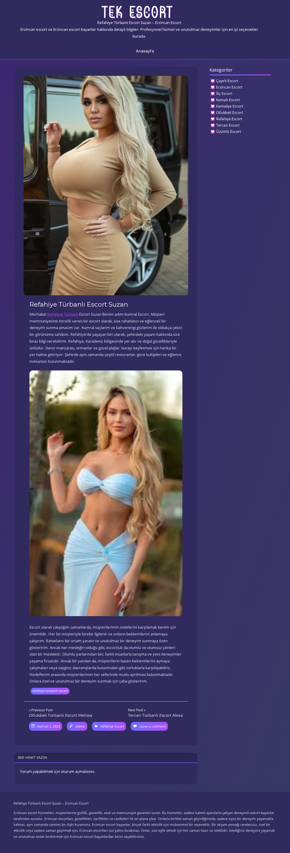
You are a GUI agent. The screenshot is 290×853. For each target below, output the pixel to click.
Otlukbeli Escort (229, 112)
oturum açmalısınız (77, 771)
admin (80, 726)
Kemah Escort (228, 99)
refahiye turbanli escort (50, 691)
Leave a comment (152, 726)
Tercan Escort (228, 125)
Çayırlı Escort (227, 80)
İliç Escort (224, 93)
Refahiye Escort (112, 726)
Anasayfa (145, 51)
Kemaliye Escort (229, 106)
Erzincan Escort (229, 87)
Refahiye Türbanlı (62, 314)
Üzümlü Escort (228, 131)
